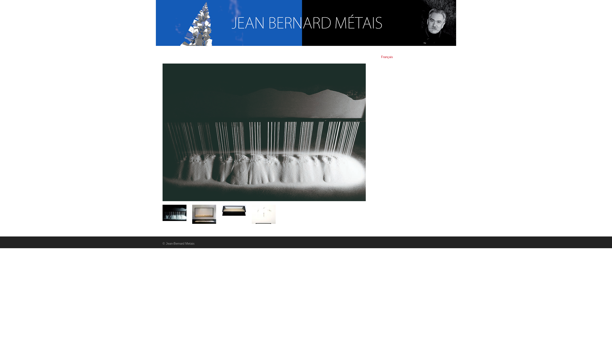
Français (387, 57)
